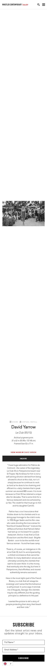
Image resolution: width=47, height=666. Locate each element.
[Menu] (43, 4)
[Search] (38, 4)
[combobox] (7, 663)
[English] (8, 663)
